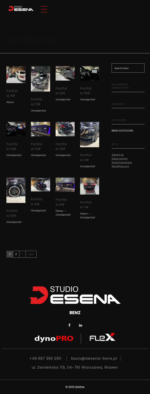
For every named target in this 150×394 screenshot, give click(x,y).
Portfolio (25, 29)
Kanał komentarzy (122, 162)
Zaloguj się (118, 154)
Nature (10, 102)
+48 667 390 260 (45, 358)
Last (31, 254)
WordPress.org (120, 166)
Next (22, 254)
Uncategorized (38, 110)
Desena (59, 210)
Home (11, 29)
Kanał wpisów (120, 158)
